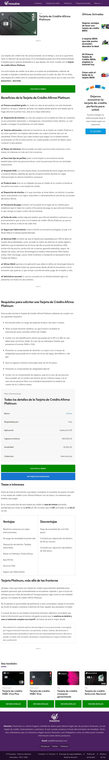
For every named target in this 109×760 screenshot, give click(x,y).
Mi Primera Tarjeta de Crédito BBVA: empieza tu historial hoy (89, 59)
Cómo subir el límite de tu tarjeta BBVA (89, 75)
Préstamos (68, 3)
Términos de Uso (103, 755)
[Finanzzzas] (12, 3)
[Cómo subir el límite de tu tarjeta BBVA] (105, 75)
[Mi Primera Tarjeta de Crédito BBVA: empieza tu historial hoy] (105, 60)
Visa (67, 692)
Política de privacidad (91, 755)
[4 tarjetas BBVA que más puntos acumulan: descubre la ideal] (105, 43)
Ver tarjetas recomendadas (38, 476)
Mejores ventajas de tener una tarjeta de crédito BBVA (90, 26)
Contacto (52, 754)
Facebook (45, 746)
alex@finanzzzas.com (57, 740)
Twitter (55, 746)
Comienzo (38, 3)
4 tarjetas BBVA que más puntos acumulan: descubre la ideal (90, 42)
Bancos (97, 3)
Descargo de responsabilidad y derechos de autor (70, 755)
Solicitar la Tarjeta (38, 89)
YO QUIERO (95, 131)
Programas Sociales (83, 3)
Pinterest (64, 746)
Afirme (69, 413)
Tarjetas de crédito (53, 3)
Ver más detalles (13, 704)
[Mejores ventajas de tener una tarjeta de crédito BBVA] (105, 27)
